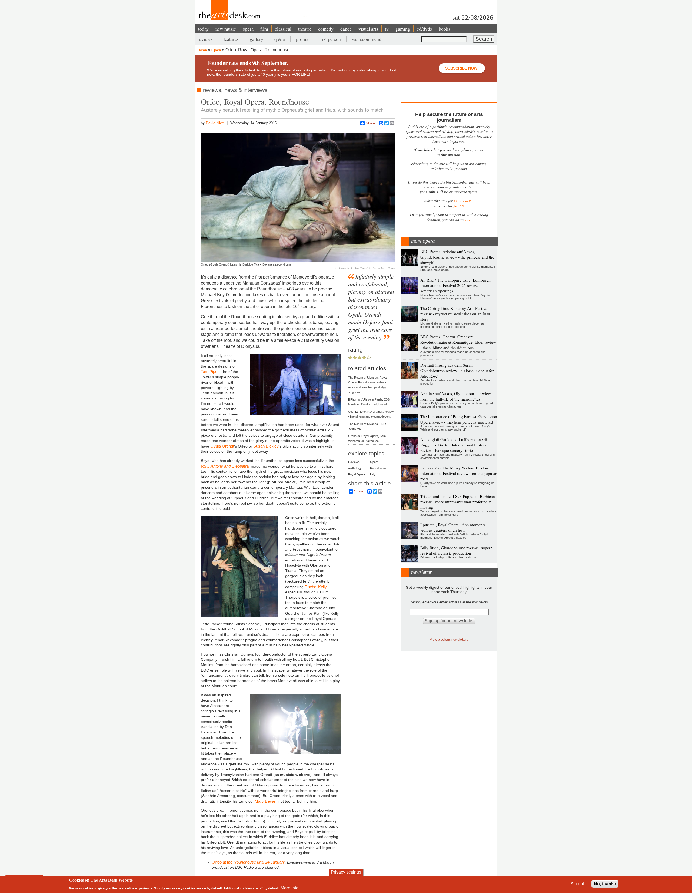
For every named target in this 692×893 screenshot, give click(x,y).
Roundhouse (378, 468)
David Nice (215, 123)
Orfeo (217, 862)
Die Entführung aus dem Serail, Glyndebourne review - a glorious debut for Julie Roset (457, 370)
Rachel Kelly (316, 586)
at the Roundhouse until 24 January (254, 862)
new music (225, 28)
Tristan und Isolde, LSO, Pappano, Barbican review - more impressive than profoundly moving (457, 502)
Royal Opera (356, 474)
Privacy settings (346, 872)
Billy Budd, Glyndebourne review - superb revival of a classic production (456, 550)
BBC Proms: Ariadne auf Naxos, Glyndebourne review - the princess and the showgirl (457, 257)
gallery (256, 39)
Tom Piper (210, 371)
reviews (205, 39)
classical (283, 28)
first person (330, 39)
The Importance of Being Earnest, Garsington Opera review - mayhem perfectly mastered (458, 419)
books (444, 28)
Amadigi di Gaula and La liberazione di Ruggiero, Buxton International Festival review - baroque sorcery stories (453, 445)
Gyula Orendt (222, 446)
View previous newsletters (449, 639)
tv (387, 28)
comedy (326, 28)
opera (248, 28)
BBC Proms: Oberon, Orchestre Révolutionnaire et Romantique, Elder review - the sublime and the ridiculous (458, 342)
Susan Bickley (266, 446)
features (231, 39)
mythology (355, 468)
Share (370, 123)
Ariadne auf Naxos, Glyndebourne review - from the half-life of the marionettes (456, 396)
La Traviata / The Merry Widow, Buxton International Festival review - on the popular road (458, 473)
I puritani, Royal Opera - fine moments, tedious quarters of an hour (453, 527)
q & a (279, 39)
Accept (577, 883)
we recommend (366, 39)
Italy (372, 474)
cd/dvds (424, 28)
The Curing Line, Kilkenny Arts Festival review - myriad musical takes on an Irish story (455, 314)
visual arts (368, 28)
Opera (216, 50)
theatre (304, 28)
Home (202, 50)
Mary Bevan (265, 801)
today (203, 28)
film (264, 28)
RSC (225, 466)
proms (302, 39)
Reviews (354, 462)
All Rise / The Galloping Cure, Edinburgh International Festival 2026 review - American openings (455, 285)
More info (289, 887)
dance (346, 28)
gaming (402, 28)
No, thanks (605, 883)
